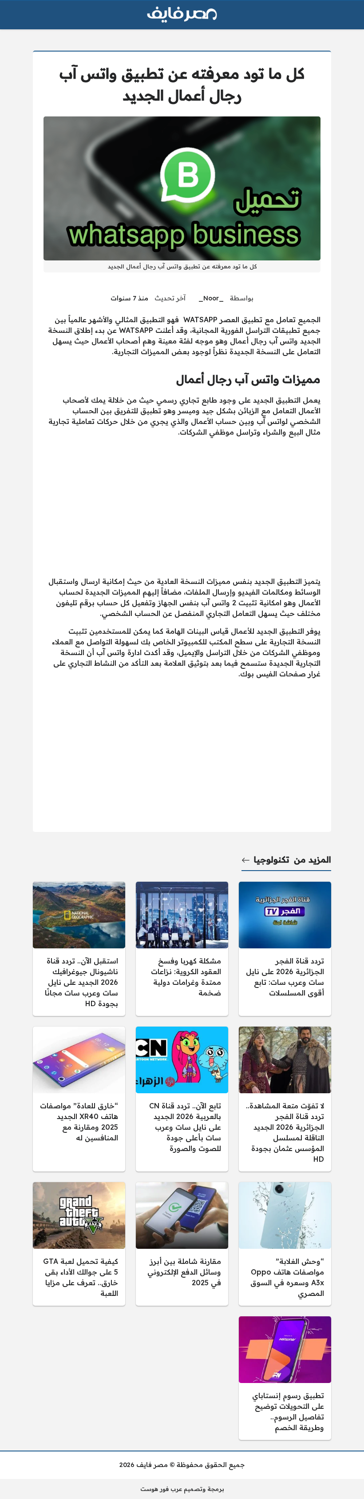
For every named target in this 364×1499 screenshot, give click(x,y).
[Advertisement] (182, 506)
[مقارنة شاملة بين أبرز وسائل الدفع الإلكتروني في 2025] (182, 1244)
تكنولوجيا (271, 859)
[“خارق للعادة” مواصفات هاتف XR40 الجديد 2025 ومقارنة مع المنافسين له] (79, 1099)
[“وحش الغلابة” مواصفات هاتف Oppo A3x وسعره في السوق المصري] (285, 1244)
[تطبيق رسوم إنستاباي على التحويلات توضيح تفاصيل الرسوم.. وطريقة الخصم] (285, 1378)
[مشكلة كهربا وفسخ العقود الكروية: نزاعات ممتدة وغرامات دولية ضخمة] (182, 949)
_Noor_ (211, 298)
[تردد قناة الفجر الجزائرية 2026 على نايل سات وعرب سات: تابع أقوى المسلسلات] (285, 949)
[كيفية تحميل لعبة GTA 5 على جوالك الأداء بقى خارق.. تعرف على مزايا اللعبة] (79, 1244)
